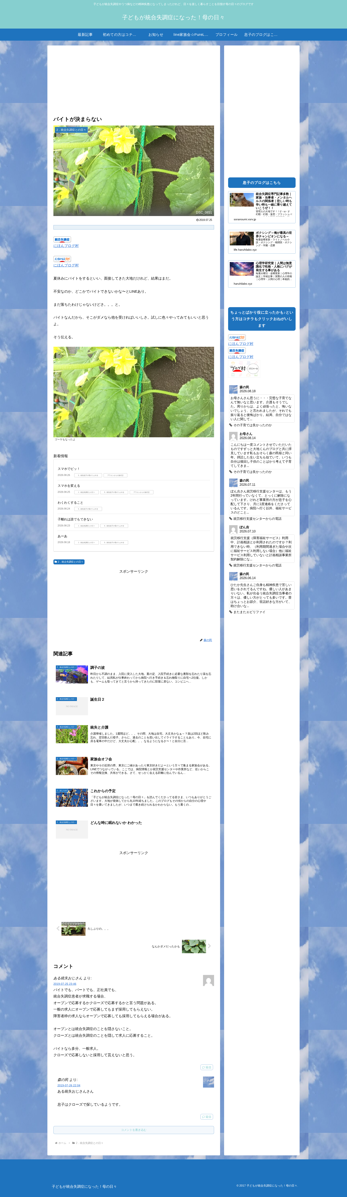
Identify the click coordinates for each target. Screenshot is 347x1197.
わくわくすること (70, 502)
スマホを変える (69, 485)
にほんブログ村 (66, 246)
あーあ (62, 536)
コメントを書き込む (133, 1129)
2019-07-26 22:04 (68, 1085)
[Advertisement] (133, 81)
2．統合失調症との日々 (70, 561)
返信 (208, 1067)
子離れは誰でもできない (75, 519)
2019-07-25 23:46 (64, 983)
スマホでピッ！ (69, 468)
